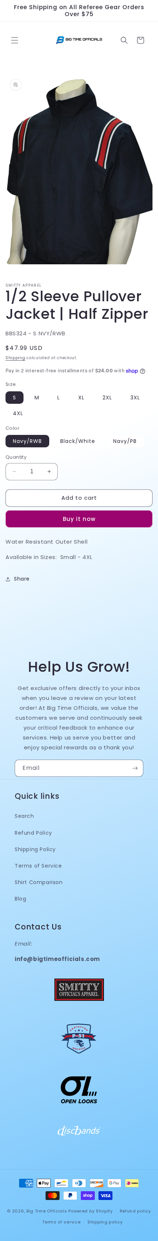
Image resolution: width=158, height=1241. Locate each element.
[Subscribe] (135, 768)
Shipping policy (105, 1222)
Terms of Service (38, 865)
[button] (15, 40)
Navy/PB (125, 441)
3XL (135, 397)
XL (81, 397)
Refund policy (135, 1211)
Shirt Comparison (39, 882)
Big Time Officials (46, 1211)
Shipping (15, 358)
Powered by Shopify (90, 1211)
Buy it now (79, 519)
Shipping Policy (35, 849)
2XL (107, 397)
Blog (20, 898)
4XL (18, 413)
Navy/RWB (27, 441)
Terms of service (61, 1222)
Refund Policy (33, 832)
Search (24, 816)
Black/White (77, 441)
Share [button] (22, 578)
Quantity (16, 457)
